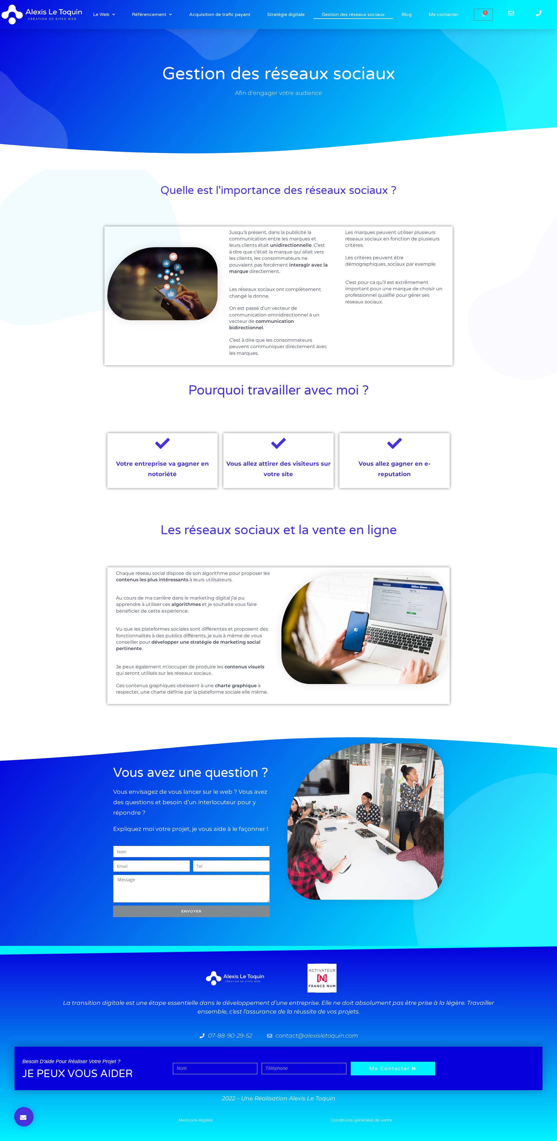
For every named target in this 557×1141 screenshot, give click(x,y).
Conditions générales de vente (361, 1120)
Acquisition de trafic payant (219, 14)
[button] (24, 1116)
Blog (407, 14)
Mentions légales (196, 1120)
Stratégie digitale (286, 14)
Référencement (149, 14)
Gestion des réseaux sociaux (353, 14)
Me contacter (443, 14)
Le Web (101, 14)
